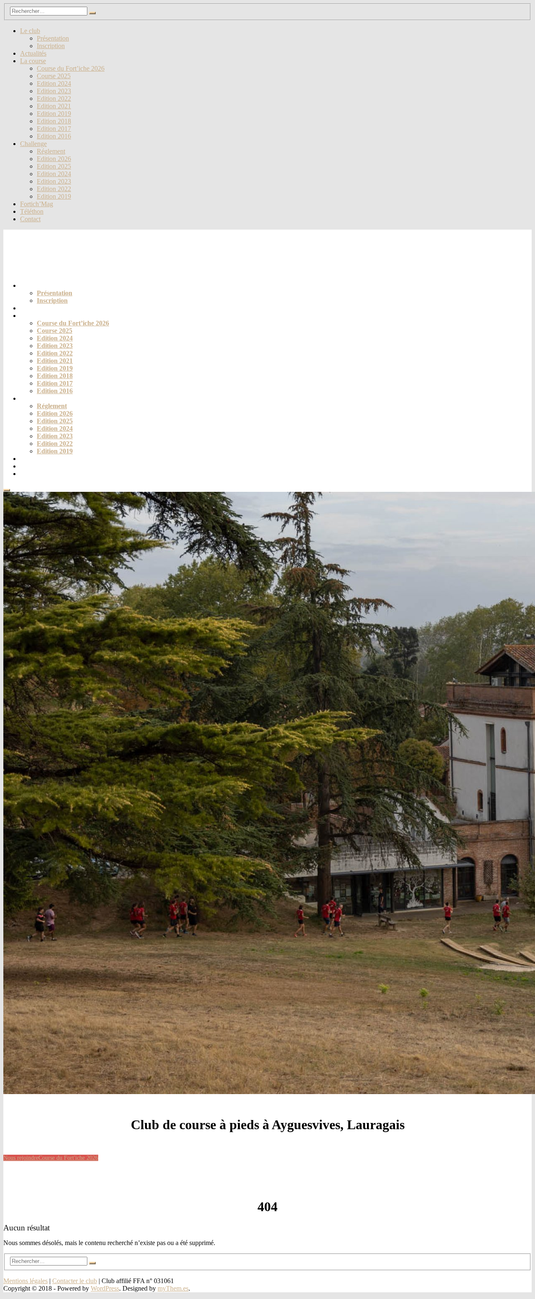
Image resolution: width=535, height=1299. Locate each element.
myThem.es (173, 1288)
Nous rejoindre (20, 1158)
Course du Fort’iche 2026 (70, 68)
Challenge (33, 143)
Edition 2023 (54, 91)
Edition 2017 (54, 128)
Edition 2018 (54, 121)
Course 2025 (54, 75)
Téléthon (31, 211)
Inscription (51, 45)
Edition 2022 (54, 98)
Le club (30, 30)
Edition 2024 (54, 83)
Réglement (51, 151)
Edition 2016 (54, 136)
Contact (30, 218)
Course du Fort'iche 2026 (68, 1158)
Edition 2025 (54, 166)
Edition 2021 (54, 106)
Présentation (53, 38)
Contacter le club (74, 1280)
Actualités (33, 53)
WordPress (105, 1288)
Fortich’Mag (36, 203)
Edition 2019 (54, 113)
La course (33, 60)
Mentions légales (25, 1280)
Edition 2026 (54, 158)
